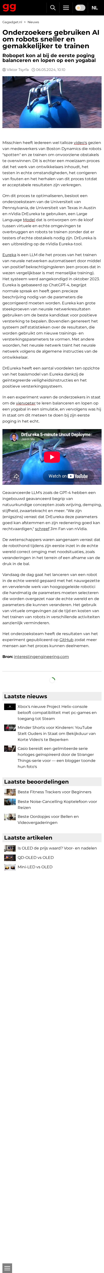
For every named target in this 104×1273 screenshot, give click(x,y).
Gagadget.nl (12, 22)
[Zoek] (52, 8)
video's (80, 142)
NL (95, 7)
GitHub (66, 639)
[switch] (80, 8)
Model (29, 220)
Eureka (9, 255)
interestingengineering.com (41, 656)
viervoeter (26, 403)
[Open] (7, 1268)
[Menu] (66, 7)
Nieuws (33, 22)
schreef (42, 529)
